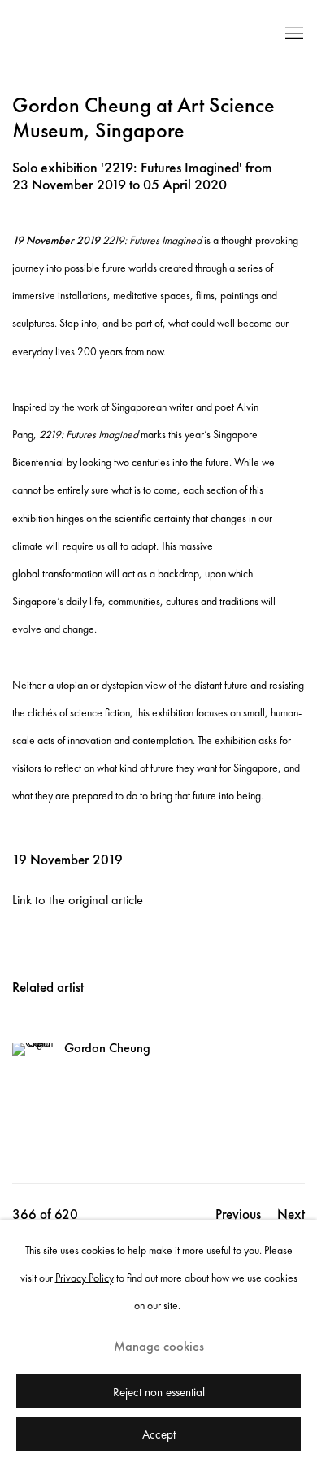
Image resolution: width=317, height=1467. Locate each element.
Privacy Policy (84, 1277)
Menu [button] (292, 34)
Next (291, 1214)
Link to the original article (77, 899)
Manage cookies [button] (159, 1346)
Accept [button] (159, 1434)
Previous (238, 1214)
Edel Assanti (130, 34)
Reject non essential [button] (159, 1392)
